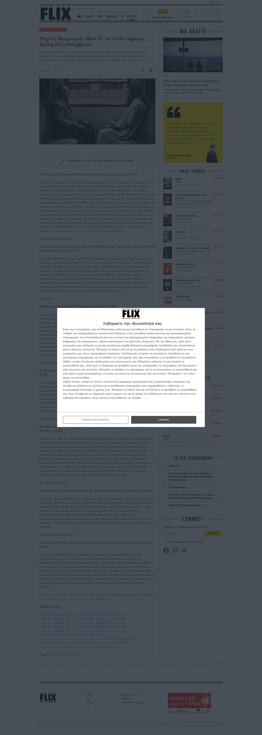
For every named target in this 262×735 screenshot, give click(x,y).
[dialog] (131, 367)
